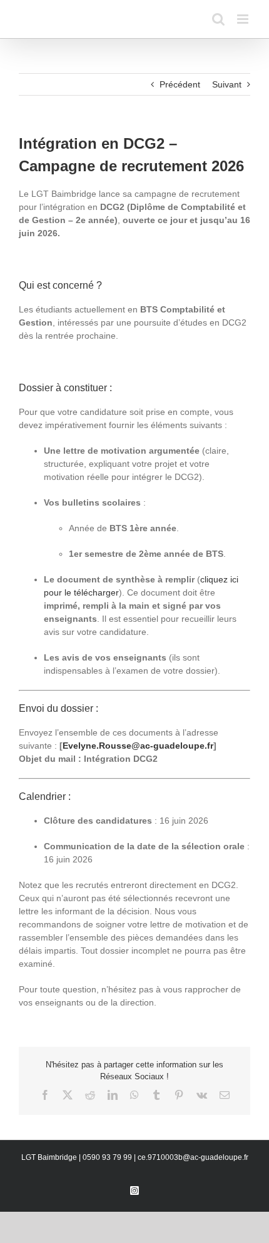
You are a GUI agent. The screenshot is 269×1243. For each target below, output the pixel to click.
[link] (138, 746)
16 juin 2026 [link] (184, 821)
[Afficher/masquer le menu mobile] (243, 19)
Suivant (226, 84)
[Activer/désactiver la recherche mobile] (218, 19)
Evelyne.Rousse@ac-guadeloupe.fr (138, 746)
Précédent (180, 84)
